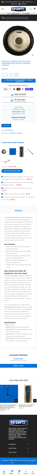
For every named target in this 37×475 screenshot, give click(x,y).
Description (18, 210)
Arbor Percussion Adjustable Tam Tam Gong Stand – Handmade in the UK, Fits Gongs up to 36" (8, 407)
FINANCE (23, 4)
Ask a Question (6, 125)
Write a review (19, 366)
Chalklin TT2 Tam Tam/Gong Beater (14, 194)
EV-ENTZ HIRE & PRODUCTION (12, 2)
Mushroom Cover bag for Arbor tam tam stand (17, 188)
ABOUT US (14, 4)
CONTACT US (29, 2)
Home (3, 17)
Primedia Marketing (19, 462)
